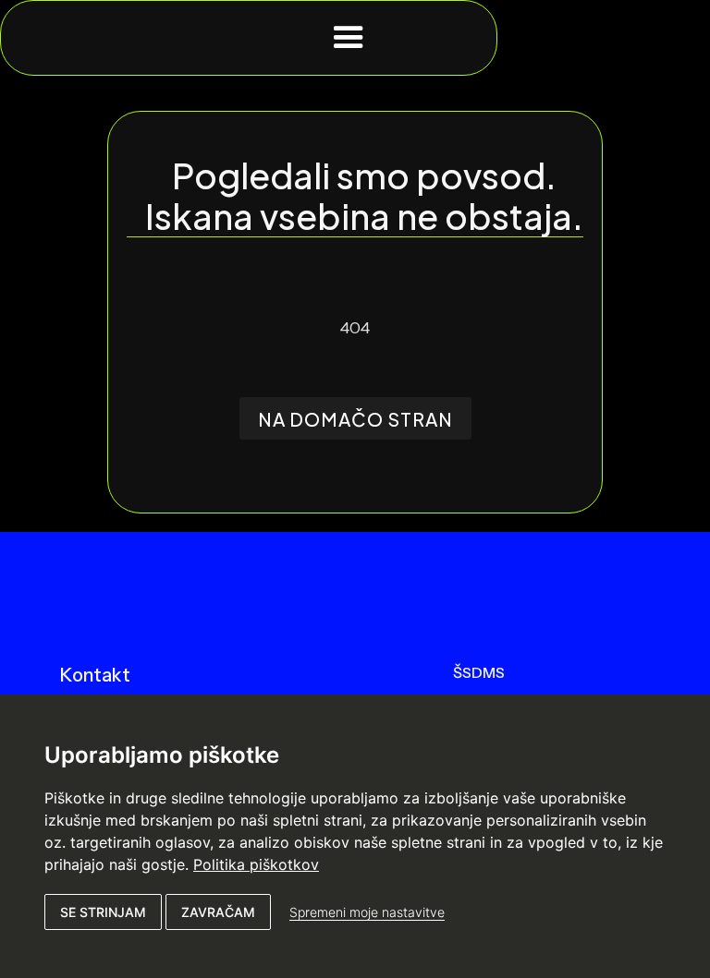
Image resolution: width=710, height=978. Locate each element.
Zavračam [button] (218, 912)
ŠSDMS (479, 672)
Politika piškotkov (256, 864)
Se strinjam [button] (103, 912)
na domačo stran (355, 418)
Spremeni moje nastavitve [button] (367, 912)
